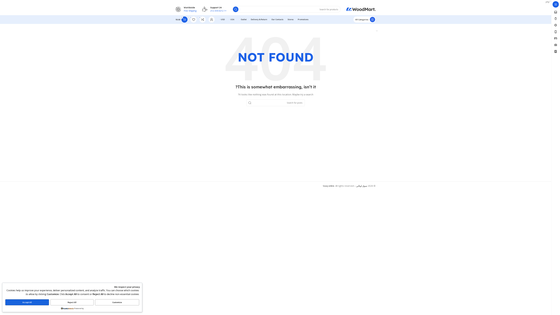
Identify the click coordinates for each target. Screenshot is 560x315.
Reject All (72, 302)
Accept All (27, 302)
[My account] (211, 19)
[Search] (235, 9)
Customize (117, 302)
